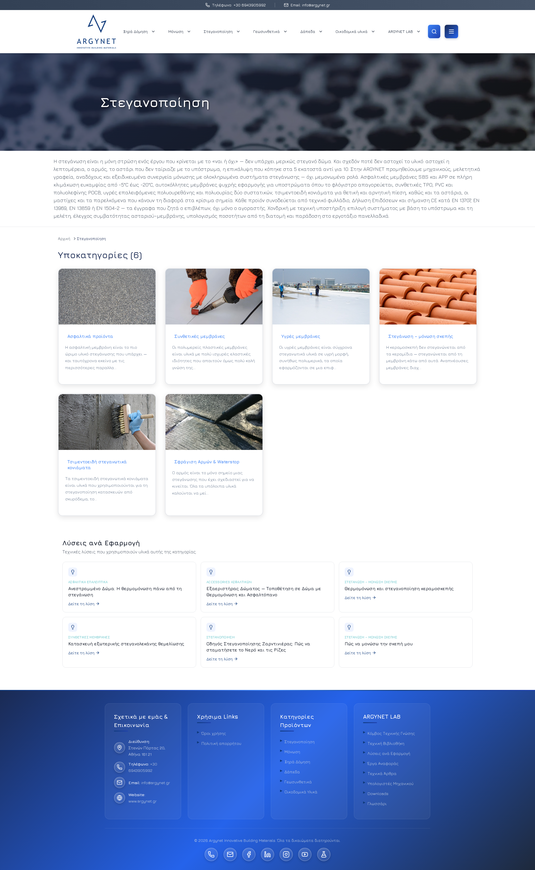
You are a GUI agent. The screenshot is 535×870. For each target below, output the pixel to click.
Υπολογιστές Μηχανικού (391, 783)
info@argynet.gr (155, 782)
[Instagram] (286, 854)
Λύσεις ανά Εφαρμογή (389, 753)
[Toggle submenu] (153, 31)
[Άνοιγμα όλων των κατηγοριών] (451, 31)
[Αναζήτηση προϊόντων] (434, 31)
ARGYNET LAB (400, 31)
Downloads (378, 793)
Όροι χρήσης (213, 733)
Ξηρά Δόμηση (135, 31)
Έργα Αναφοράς (383, 763)
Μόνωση (175, 31)
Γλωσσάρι (377, 803)
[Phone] (211, 854)
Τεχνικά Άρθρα (382, 773)
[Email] (230, 854)
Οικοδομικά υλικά (351, 31)
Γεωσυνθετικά (266, 31)
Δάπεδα (307, 31)
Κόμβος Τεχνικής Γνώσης (391, 733)
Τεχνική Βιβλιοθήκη (386, 743)
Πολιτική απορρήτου (221, 743)
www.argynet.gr (142, 801)
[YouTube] (305, 854)
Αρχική (64, 238)
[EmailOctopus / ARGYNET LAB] (323, 854)
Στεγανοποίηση (218, 31)
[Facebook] (249, 854)
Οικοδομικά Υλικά (300, 791)
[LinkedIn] (267, 854)
